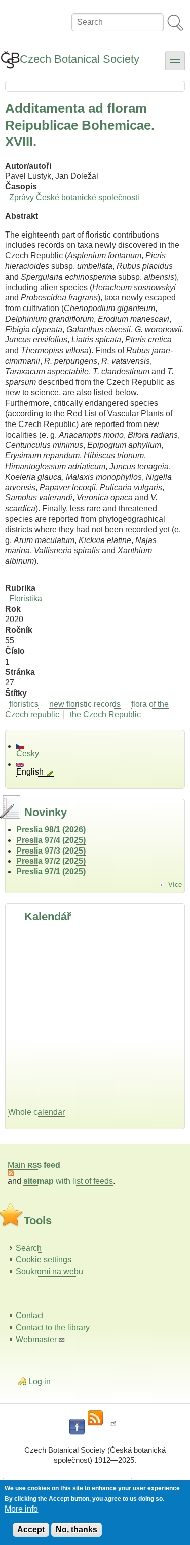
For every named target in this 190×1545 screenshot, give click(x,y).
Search (29, 1248)
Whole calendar (36, 1112)
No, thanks (76, 1529)
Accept (31, 1529)
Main (34, 1165)
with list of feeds (68, 1181)
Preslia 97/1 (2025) (51, 871)
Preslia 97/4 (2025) (51, 840)
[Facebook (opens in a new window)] (77, 1427)
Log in (39, 1381)
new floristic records (85, 704)
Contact (30, 1315)
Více (175, 885)
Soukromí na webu (49, 1271)
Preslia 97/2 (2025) (51, 861)
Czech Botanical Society (79, 59)
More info (21, 1508)
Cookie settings (43, 1259)
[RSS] (95, 1418)
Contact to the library (53, 1327)
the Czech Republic (105, 714)
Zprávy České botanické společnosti (74, 197)
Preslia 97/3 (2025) (51, 850)
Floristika (25, 598)
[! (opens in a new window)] (113, 1427)
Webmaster (36, 1339)
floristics (24, 704)
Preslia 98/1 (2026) (51, 829)
